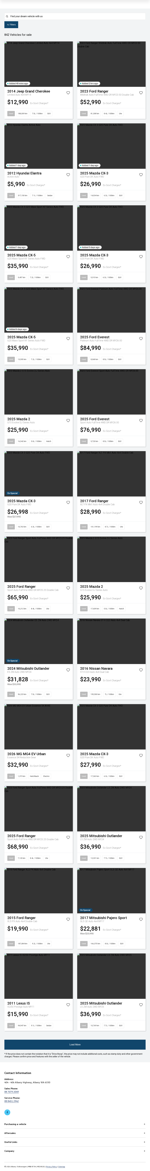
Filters (13, 24)
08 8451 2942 (11, 1101)
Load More (75, 1044)
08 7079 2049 (11, 1091)
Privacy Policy (51, 1166)
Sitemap (61, 1166)
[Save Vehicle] (68, 93)
